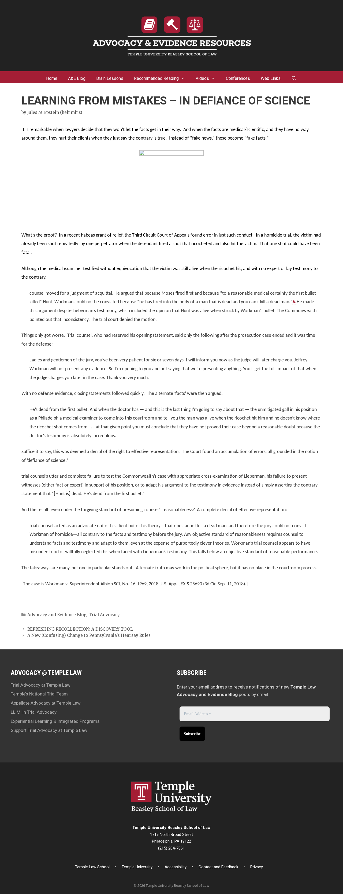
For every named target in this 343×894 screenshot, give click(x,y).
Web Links (271, 78)
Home (51, 78)
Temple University (137, 867)
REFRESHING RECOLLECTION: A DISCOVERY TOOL (80, 629)
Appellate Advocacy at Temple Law (46, 703)
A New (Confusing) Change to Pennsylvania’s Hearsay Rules (89, 635)
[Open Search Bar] (294, 77)
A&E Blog (76, 78)
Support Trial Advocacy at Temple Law (49, 730)
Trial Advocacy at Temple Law (40, 685)
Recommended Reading (156, 78)
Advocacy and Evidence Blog (57, 614)
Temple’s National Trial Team (39, 694)
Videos (202, 78)
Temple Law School (92, 867)
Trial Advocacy (104, 614)
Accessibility (176, 867)
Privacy (256, 867)
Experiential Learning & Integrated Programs (55, 721)
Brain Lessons (109, 78)
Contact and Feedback (218, 867)
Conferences (238, 78)
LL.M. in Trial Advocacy (34, 712)
